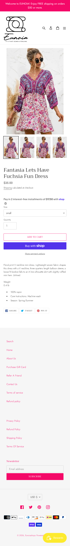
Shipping (8, 187)
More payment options (35, 253)
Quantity (7, 219)
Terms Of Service (15, 446)
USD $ (33, 497)
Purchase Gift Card (16, 367)
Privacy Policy (13, 421)
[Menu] (64, 27)
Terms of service (15, 392)
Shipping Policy (14, 438)
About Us (11, 358)
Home (10, 350)
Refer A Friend (14, 375)
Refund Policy (13, 429)
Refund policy (13, 401)
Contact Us (12, 384)
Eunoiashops (30, 535)
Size (5, 207)
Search (10, 341)
